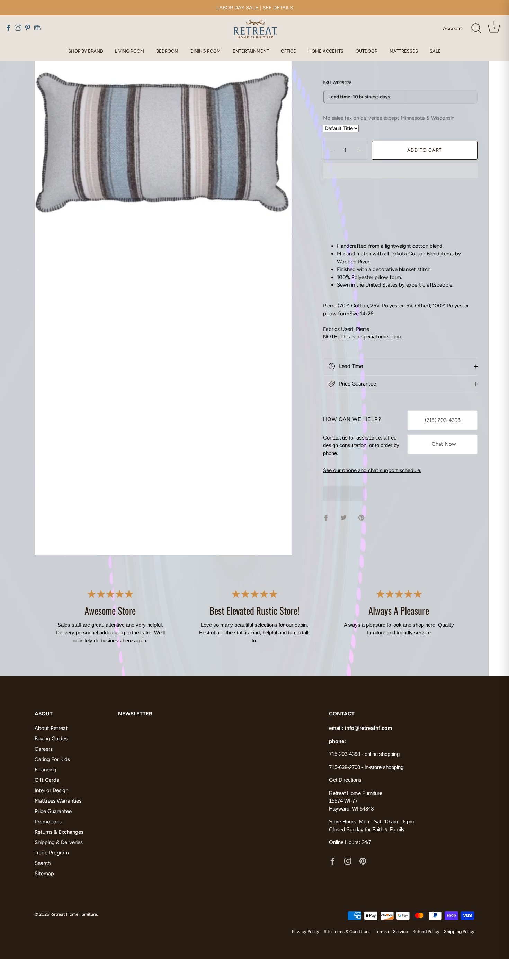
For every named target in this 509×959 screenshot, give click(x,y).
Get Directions (345, 780)
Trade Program (52, 853)
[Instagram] (347, 861)
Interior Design (51, 790)
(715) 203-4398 (443, 420)
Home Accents (325, 51)
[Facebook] (332, 861)
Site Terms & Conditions (347, 931)
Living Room (129, 51)
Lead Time (350, 366)
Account (452, 28)
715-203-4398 (344, 754)
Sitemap (44, 873)
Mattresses (404, 51)
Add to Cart (425, 150)
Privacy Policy (305, 931)
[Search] (476, 28)
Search (43, 863)
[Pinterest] (362, 861)
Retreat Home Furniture (73, 914)
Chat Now (442, 444)
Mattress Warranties (58, 801)
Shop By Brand (85, 51)
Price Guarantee (357, 384)
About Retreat (51, 728)
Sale (435, 51)
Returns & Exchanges (59, 832)
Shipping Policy (459, 931)
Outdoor (366, 51)
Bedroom (167, 51)
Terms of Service (391, 931)
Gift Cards (47, 780)
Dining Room (205, 51)
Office (288, 51)
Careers (44, 749)
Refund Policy (425, 931)
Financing (45, 770)
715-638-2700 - (347, 767)
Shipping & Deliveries (59, 842)
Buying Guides (51, 738)
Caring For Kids (52, 759)
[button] (400, 171)
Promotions (48, 821)
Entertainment (251, 51)
